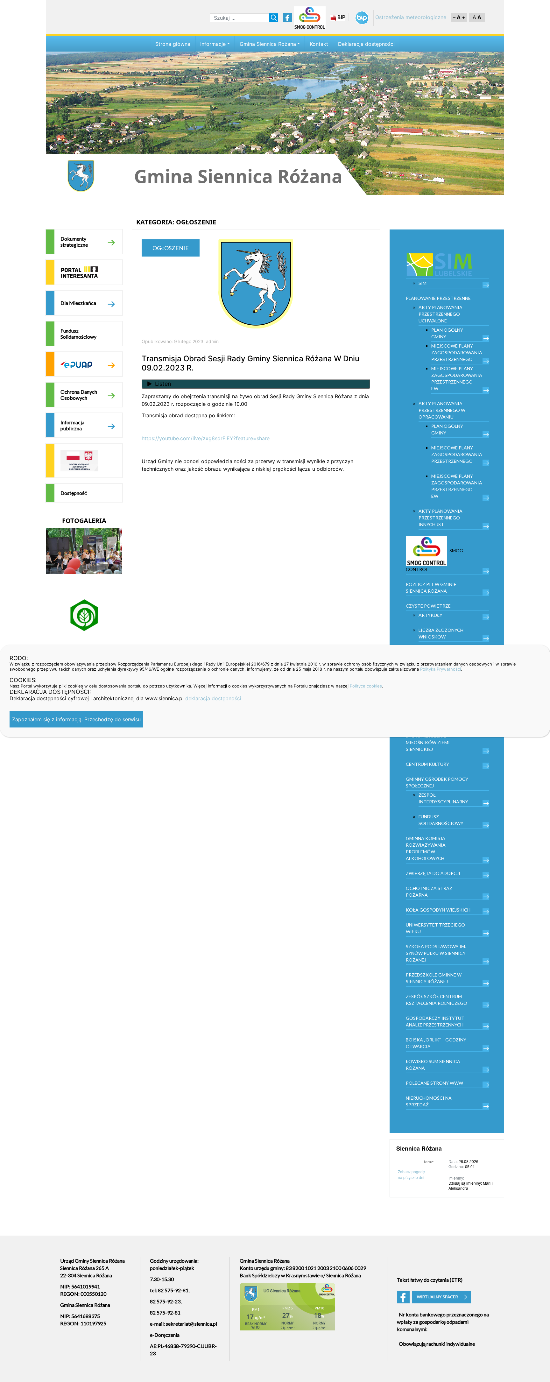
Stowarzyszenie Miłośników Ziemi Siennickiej (428, 742)
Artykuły (430, 615)
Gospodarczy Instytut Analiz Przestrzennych (435, 1021)
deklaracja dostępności (213, 698)
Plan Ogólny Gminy (447, 333)
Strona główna (172, 44)
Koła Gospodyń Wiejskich (438, 910)
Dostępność (73, 493)
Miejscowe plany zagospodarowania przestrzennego (456, 352)
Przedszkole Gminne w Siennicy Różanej (434, 978)
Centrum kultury (427, 764)
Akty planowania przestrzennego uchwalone (440, 314)
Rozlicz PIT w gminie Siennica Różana (431, 588)
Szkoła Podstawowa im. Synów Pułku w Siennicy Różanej (436, 953)
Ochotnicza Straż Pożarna (429, 891)
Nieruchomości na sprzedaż (429, 1101)
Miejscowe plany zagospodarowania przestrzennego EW (456, 378)
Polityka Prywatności (440, 669)
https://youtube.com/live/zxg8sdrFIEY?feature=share (206, 438)
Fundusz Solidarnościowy (78, 334)
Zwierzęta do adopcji (433, 873)
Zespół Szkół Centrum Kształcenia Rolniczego (436, 1000)
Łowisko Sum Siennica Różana (433, 1065)
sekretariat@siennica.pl (191, 1324)
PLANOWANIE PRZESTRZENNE (438, 298)
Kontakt (319, 44)
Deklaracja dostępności (366, 44)
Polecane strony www (434, 1083)
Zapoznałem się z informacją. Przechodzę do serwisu (76, 719)
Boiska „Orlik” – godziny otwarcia (436, 1043)
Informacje (213, 44)
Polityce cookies (366, 685)
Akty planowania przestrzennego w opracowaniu (442, 410)
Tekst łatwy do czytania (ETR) (429, 1280)
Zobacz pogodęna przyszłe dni (411, 1174)
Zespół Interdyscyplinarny (443, 798)
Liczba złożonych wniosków (441, 633)
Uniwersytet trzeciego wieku (435, 928)
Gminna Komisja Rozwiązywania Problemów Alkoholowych (426, 848)
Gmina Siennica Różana (268, 44)
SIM (423, 283)
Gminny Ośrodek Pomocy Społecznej (437, 782)
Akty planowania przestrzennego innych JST (440, 517)
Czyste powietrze (428, 606)
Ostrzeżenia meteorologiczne (410, 17)
